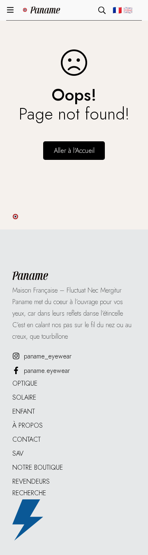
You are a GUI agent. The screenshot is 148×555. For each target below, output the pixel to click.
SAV (17, 453)
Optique (24, 383)
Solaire (24, 397)
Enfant (23, 411)
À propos (27, 425)
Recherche (29, 493)
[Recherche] (102, 10)
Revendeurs (31, 481)
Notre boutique (37, 467)
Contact (26, 439)
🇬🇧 (127, 10)
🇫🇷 (117, 10)
